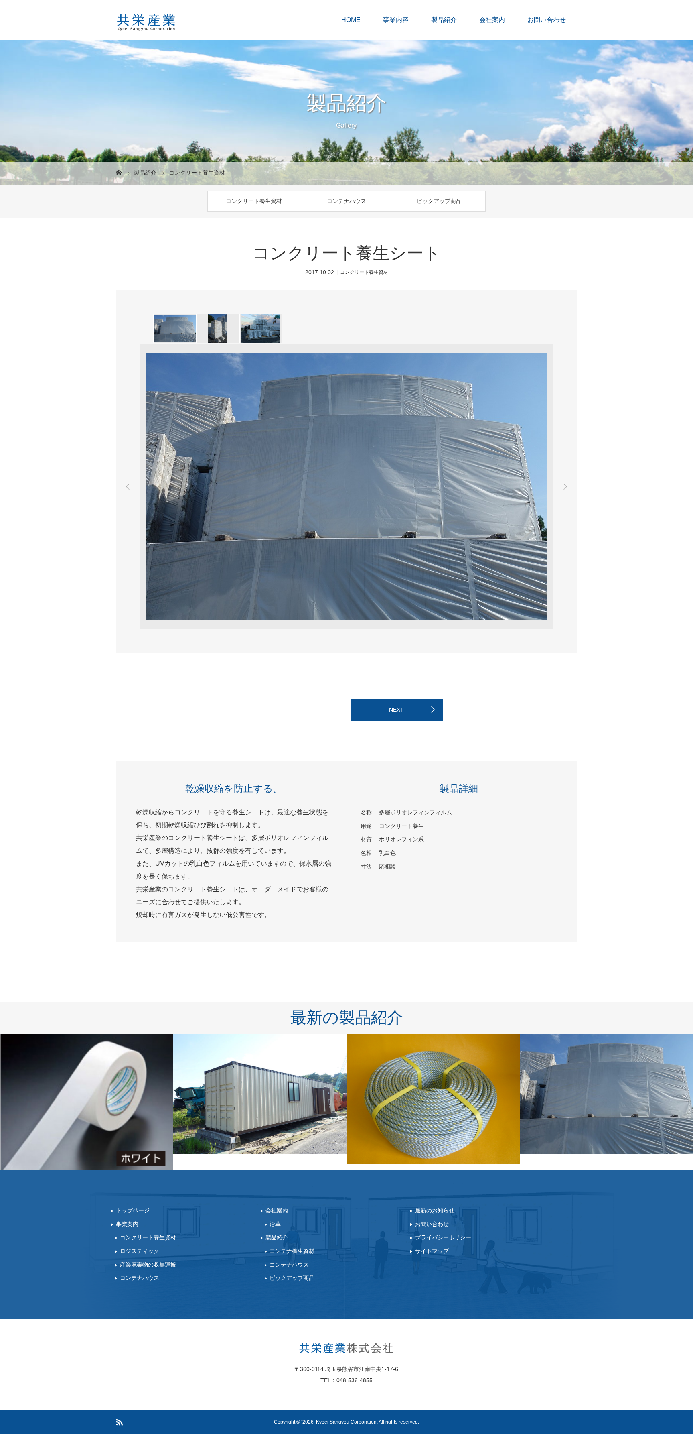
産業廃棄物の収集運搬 (148, 1264)
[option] (174, 328)
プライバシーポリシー (443, 1237)
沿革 (275, 1224)
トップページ (133, 1210)
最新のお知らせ (434, 1210)
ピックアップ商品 (439, 201)
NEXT (396, 709)
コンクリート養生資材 (254, 201)
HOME (351, 19)
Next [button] (565, 487)
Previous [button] (128, 487)
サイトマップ (432, 1251)
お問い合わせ (546, 19)
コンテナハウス (346, 201)
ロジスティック (139, 1251)
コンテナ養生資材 (292, 1251)
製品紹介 (444, 19)
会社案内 (492, 19)
